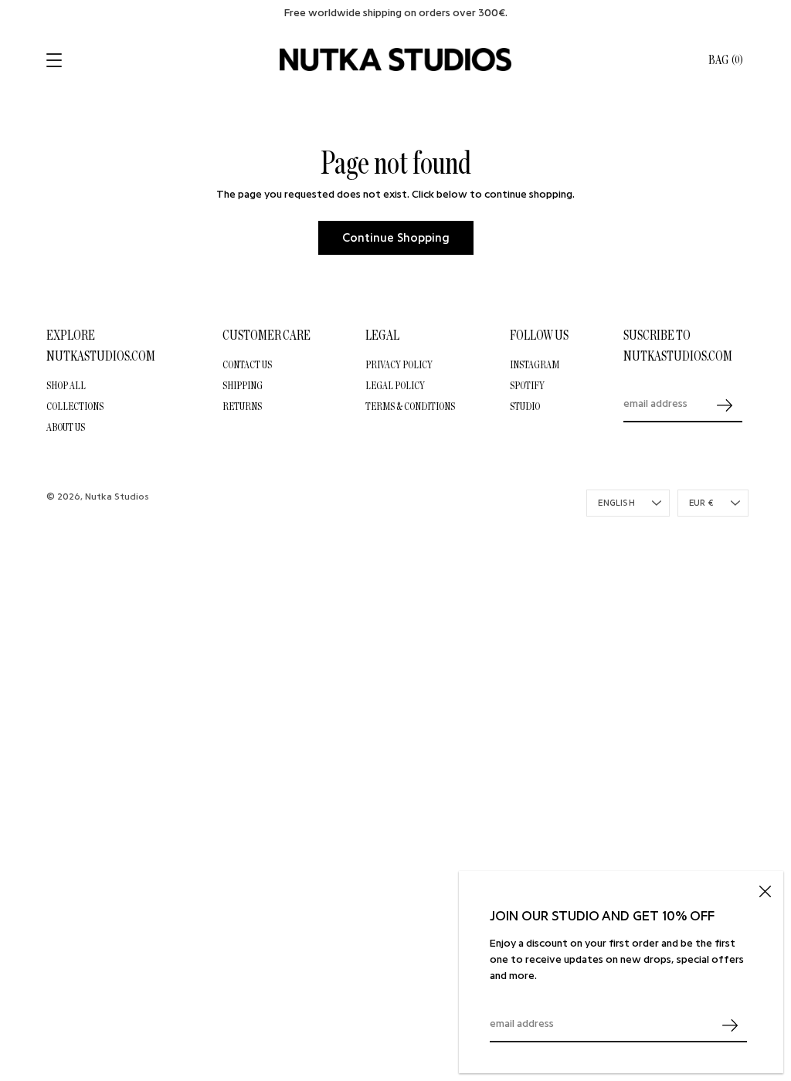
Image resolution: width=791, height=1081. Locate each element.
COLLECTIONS (75, 406)
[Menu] (56, 60)
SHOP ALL (66, 385)
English (616, 503)
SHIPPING (242, 385)
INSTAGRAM (534, 364)
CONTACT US (247, 364)
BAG (725, 59)
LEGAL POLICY (395, 385)
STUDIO (525, 406)
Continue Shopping (396, 238)
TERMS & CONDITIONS (410, 406)
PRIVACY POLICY (399, 364)
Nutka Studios (117, 496)
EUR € (701, 503)
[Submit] (729, 1025)
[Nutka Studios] (395, 59)
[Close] (764, 889)
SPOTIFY (527, 385)
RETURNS (242, 406)
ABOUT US (65, 427)
